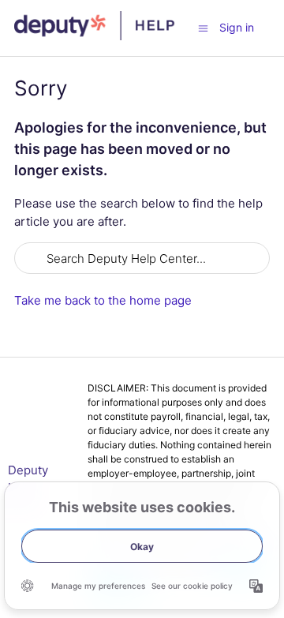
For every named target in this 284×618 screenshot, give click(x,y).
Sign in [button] (236, 27)
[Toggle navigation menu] (203, 27)
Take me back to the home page (103, 300)
